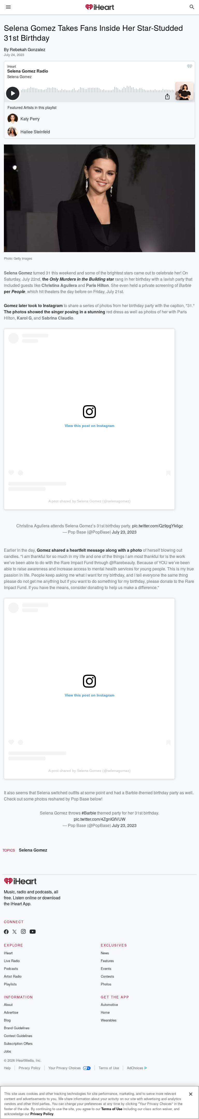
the (45, 279)
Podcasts (11, 968)
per (7, 291)
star (109, 279)
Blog (7, 1020)
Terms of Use (109, 1067)
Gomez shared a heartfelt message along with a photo (89, 550)
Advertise (11, 1012)
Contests (107, 976)
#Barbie (89, 813)
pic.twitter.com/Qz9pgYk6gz (157, 526)
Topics (9, 850)
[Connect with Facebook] (6, 932)
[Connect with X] (14, 932)
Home (105, 1012)
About (8, 1004)
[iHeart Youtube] (33, 932)
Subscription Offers (18, 1043)
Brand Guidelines (17, 1027)
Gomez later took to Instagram (33, 305)
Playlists (10, 984)
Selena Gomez (33, 850)
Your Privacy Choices (64, 1067)
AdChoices (135, 1067)
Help (7, 1067)
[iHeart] (99, 7)
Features (107, 960)
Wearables (109, 1020)
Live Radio (12, 960)
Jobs (7, 1051)
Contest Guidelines (18, 1035)
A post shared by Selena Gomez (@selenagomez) (89, 501)
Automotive (109, 1004)
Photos (106, 984)
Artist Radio (13, 976)
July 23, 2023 (124, 532)
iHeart (8, 952)
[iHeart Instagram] (23, 932)
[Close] (190, 1094)
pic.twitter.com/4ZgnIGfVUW (99, 819)
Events (106, 968)
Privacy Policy (29, 1067)
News (105, 952)
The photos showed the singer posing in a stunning (54, 312)
